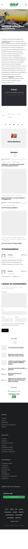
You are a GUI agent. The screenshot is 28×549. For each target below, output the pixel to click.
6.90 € (14, 396)
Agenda (8, 195)
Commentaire (4, 291)
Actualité (4, 162)
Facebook (4, 440)
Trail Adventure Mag (7, 512)
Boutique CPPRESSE (18, 514)
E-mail (3, 316)
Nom (3, 310)
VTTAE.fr (6, 509)
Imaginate (11, 76)
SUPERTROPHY (5, 474)
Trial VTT (14, 23)
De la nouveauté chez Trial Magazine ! (15, 374)
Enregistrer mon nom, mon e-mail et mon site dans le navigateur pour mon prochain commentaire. (13, 324)
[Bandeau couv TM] (4, 347)
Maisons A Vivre (18, 517)
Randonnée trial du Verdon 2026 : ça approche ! (17, 369)
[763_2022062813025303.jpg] (14, 181)
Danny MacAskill (11, 114)
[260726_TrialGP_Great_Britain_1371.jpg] (4, 355)
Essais (3, 239)
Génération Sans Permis (10, 514)
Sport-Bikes (15, 512)
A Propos (4, 418)
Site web (17, 316)
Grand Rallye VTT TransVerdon (9, 476)
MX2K (16, 509)
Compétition (14, 237)
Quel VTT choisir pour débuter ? (10, 207)
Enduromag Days (6, 469)
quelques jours (6, 41)
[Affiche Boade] (4, 369)
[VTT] (14, 203)
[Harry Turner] (4, 362)
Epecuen (19, 114)
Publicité (4, 426)
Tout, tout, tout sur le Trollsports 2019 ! (12, 243)
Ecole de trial (21, 237)
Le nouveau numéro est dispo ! (16, 347)
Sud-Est (7, 239)
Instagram (4, 438)
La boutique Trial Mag (7, 447)
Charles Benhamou (6, 23)
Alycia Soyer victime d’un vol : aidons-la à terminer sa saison (16, 355)
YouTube (4, 445)
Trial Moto (18, 239)
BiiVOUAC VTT (5, 478)
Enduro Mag (21, 509)
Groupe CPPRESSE (20, 525)
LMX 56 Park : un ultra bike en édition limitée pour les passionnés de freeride (13, 165)
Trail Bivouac (5, 465)
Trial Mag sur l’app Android (8, 451)
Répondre (23, 255)
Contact (4, 420)
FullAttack (12, 509)
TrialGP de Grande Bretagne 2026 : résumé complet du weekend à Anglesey (17, 362)
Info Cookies (5, 422)
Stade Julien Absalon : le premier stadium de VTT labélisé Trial (13, 198)
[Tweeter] (9, 124)
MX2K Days (4, 472)
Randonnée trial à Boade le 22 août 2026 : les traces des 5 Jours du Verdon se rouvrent (17, 380)
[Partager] (5, 124)
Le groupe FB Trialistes (7, 443)
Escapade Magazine (10, 517)
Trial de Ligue (13, 239)
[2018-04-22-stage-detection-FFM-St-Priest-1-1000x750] (14, 223)
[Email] (18, 124)
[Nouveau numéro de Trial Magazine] (4, 374)
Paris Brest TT (5, 467)
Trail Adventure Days (7, 463)
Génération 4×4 (21, 512)
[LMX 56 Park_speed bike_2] (14, 159)
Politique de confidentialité (9, 424)
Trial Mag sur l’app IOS (7, 449)
